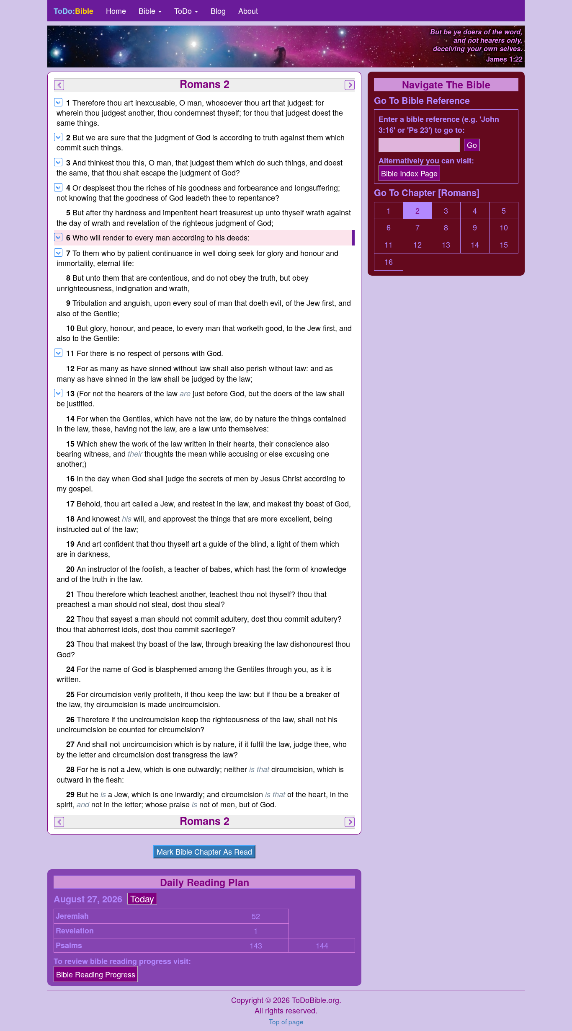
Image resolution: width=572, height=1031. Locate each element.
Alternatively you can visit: (426, 160)
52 (256, 916)
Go (472, 144)
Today (142, 898)
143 (256, 945)
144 (322, 945)
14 (475, 244)
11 (388, 244)
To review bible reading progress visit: (122, 961)
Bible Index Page (409, 173)
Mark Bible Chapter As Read (204, 851)
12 (417, 244)
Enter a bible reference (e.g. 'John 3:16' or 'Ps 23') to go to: (439, 124)
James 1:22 (504, 59)
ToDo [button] (184, 10)
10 (504, 227)
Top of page (286, 1021)
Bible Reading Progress (95, 974)
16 (388, 261)
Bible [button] (148, 10)
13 (446, 244)
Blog (218, 10)
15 (504, 244)
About (248, 10)
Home (116, 10)
